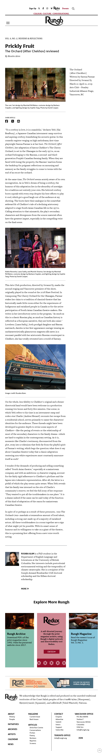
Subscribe (59, 730)
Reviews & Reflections (30, 38)
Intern (58, 724)
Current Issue (35, 717)
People (12, 719)
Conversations (35, 730)
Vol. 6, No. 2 (11, 38)
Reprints (33, 741)
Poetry (32, 735)
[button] (8, 23)
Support (59, 727)
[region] (51, 683)
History (12, 717)
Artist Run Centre (36, 727)
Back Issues (34, 719)
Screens (33, 743)
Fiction (32, 733)
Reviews (33, 738)
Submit (58, 722)
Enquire (59, 717)
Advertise (59, 719)
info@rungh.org (60, 738)
